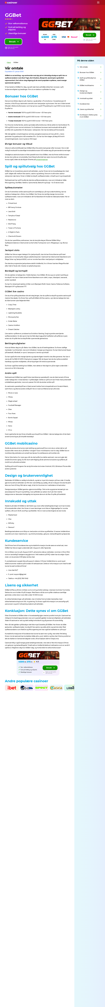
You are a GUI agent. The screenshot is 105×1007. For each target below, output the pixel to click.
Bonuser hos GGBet (87, 72)
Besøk (12, 41)
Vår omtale (84, 67)
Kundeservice (85, 104)
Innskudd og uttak (86, 98)
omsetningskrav (42, 159)
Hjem (9, 62)
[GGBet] (69, 24)
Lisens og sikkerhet (87, 109)
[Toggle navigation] (98, 2)
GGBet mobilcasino (87, 85)
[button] (0, 687)
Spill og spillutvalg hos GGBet (88, 79)
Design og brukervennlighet (86, 92)
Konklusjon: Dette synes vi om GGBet (89, 116)
